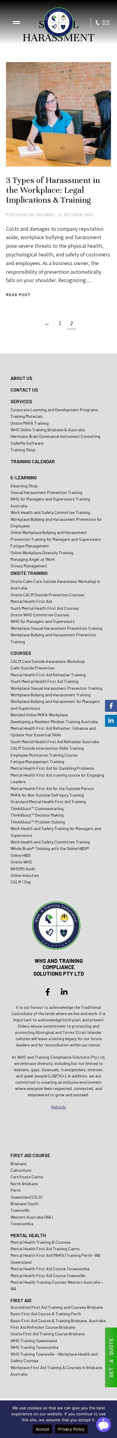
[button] (16, 22)
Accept (43, 1429)
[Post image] (58, 114)
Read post (18, 294)
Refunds (58, 1106)
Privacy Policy (71, 1429)
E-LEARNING (23, 477)
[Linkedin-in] (64, 992)
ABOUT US (21, 378)
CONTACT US (24, 389)
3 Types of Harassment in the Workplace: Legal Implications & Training (53, 190)
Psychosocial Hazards (30, 214)
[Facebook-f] (47, 992)
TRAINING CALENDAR (32, 461)
